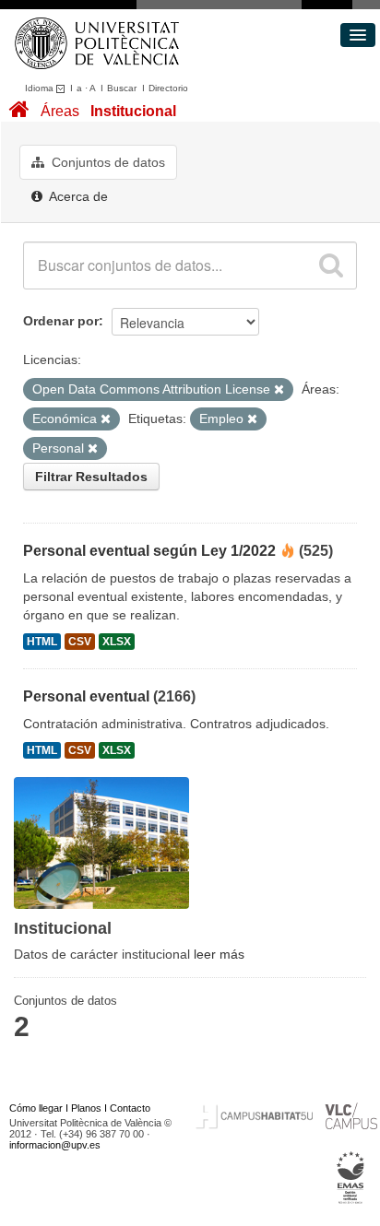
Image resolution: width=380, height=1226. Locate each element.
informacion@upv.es (55, 1144)
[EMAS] (351, 1177)
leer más (219, 954)
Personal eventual (86, 696)
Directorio (168, 88)
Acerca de (77, 196)
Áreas (60, 111)
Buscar (122, 88)
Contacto (130, 1108)
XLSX (116, 641)
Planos (86, 1108)
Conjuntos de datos (106, 162)
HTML (42, 641)
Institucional (133, 111)
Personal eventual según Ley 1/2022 (149, 551)
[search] (331, 265)
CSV (79, 641)
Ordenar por (61, 320)
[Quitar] (279, 389)
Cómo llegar (36, 1108)
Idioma (40, 88)
